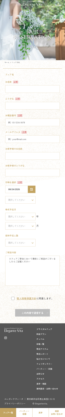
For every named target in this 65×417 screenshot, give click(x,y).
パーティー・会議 (44, 368)
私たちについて (43, 358)
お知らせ (40, 373)
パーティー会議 (24, 412)
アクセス (40, 378)
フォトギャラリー (44, 363)
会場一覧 (40, 344)
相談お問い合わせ (57, 412)
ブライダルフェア (44, 329)
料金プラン (41, 334)
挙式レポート (42, 353)
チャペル (40, 339)
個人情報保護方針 (26, 298)
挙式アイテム (42, 349)
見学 (40, 412)
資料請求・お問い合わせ (47, 388)
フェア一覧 (8, 412)
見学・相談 (41, 383)
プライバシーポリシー (14, 403)
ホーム (7, 62)
